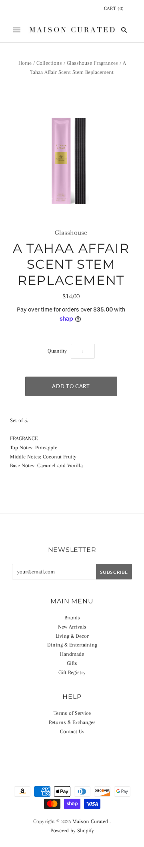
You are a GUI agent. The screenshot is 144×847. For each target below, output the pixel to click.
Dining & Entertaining (72, 645)
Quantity (57, 351)
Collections (49, 63)
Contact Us (72, 731)
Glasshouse (71, 232)
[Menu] (17, 30)
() (114, 8)
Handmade (72, 654)
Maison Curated (90, 821)
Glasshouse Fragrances (92, 63)
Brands (72, 618)
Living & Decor (72, 636)
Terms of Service (72, 713)
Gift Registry (72, 672)
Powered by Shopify (72, 830)
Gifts (72, 663)
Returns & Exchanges (72, 722)
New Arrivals (72, 627)
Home (25, 63)
